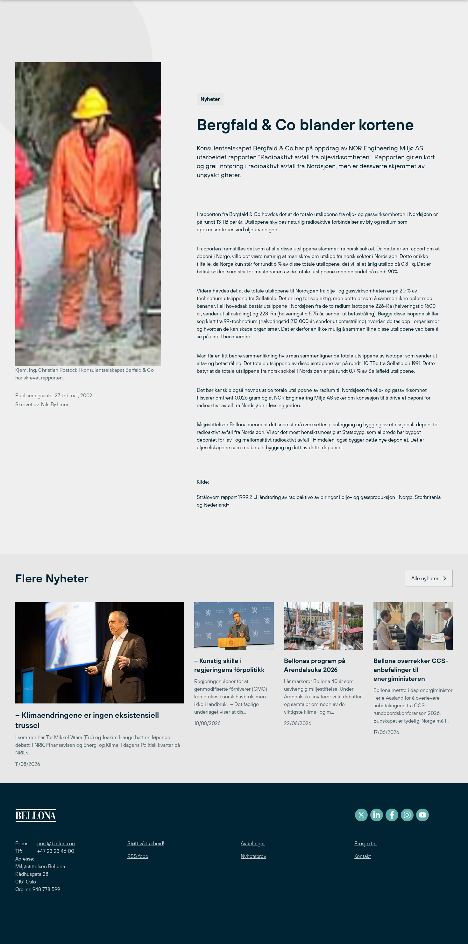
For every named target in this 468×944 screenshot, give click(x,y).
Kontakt (362, 856)
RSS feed (137, 856)
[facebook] (392, 815)
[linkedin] (376, 815)
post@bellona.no (56, 843)
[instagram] (407, 815)
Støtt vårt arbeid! (145, 843)
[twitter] (361, 815)
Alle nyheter (424, 578)
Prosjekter (365, 843)
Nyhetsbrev (253, 856)
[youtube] (422, 815)
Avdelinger (253, 843)
